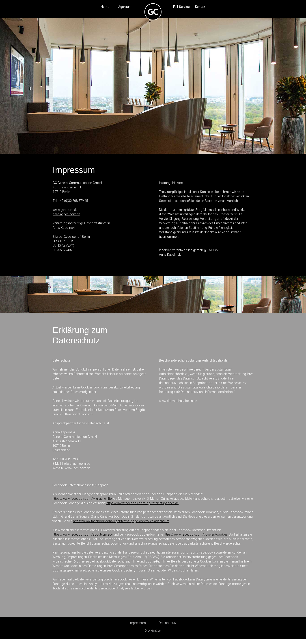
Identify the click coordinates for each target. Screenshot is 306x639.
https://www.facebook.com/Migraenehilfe (82, 498)
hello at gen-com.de (66, 214)
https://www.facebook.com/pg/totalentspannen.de (142, 503)
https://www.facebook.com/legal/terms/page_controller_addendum (121, 521)
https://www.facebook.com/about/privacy (82, 534)
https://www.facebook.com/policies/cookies (196, 534)
